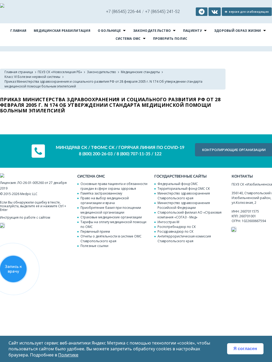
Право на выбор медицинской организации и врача (104, 200)
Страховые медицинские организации (111, 217)
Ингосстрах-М (168, 222)
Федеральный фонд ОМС (178, 184)
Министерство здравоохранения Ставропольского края (184, 195)
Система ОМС (128, 38)
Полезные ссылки (94, 246)
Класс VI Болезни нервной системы (32, 76)
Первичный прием (95, 231)
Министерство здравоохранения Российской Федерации (184, 205)
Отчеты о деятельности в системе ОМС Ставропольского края (111, 238)
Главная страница (19, 72)
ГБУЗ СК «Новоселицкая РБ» (60, 72)
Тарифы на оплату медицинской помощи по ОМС (113, 224)
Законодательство (152, 30)
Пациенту (192, 30)
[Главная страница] (2, 6)
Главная (18, 30)
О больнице (109, 30)
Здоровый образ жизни (237, 30)
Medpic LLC (28, 194)
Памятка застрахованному (101, 193)
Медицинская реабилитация (62, 30)
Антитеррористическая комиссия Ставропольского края (184, 238)
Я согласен (245, 348)
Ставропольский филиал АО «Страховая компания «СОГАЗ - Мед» (190, 214)
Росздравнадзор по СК (175, 231)
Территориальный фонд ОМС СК (184, 188)
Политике (68, 355)
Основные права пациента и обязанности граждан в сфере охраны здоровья (113, 186)
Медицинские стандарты (140, 72)
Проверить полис (170, 38)
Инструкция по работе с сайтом (25, 217)
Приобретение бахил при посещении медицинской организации (110, 210)
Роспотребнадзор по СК (177, 226)
